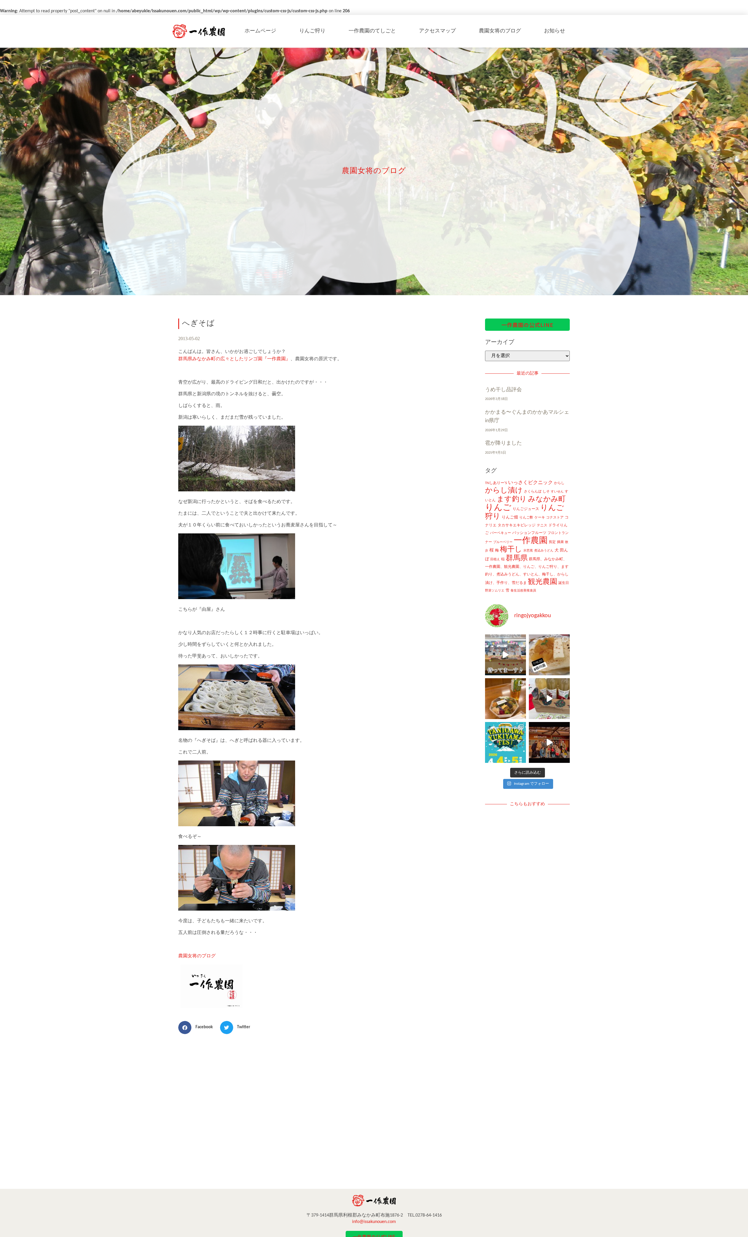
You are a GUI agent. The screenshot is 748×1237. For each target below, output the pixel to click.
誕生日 (563, 583)
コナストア (555, 517)
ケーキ (539, 517)
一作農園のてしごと (372, 31)
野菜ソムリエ (494, 590)
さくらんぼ (532, 491)
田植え (495, 559)
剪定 (552, 542)
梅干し (511, 549)
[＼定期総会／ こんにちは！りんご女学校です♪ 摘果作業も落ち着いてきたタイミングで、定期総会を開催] (505, 698)
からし (559, 483)
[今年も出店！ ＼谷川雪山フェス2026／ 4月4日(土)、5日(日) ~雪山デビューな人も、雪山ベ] (505, 742)
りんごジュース (525, 509)
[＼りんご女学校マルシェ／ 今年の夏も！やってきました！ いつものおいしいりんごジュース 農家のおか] (505, 654)
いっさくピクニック (530, 482)
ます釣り (512, 499)
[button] (197, 1027)
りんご (498, 508)
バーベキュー (500, 533)
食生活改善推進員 (523, 590)
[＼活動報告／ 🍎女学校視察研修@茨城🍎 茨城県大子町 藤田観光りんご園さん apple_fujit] (549, 742)
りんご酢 (526, 517)
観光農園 (542, 582)
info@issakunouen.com (374, 1221)
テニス (542, 525)
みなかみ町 (547, 499)
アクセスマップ (437, 31)
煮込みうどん (543, 550)
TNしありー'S (496, 483)
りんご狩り (312, 31)
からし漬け (504, 490)
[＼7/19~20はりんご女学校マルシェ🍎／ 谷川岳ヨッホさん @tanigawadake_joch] (549, 654)
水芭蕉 (528, 550)
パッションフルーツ (529, 533)
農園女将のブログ (500, 31)
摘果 (560, 542)
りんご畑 (510, 517)
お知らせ (554, 31)
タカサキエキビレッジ (517, 525)
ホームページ (260, 31)
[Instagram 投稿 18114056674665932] (549, 698)
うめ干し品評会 (503, 390)
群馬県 (517, 558)
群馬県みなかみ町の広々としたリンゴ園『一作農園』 (234, 359)
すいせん (557, 491)
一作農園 (531, 541)
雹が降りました (503, 443)
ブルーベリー (502, 542)
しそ (546, 491)
